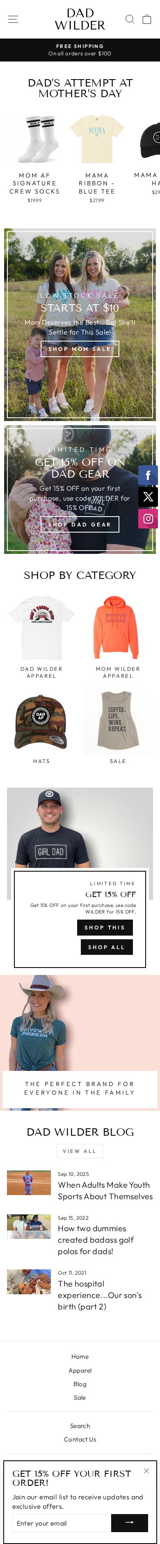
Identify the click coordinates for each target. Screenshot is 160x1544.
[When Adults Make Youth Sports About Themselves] (29, 1183)
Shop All (107, 947)
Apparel (80, 1370)
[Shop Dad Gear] (80, 489)
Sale (80, 1397)
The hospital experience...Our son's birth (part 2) (100, 1295)
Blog (80, 1384)
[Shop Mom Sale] (80, 324)
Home (80, 1356)
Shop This (105, 927)
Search (80, 1426)
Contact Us (80, 1439)
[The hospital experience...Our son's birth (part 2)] (29, 1281)
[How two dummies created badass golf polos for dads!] (29, 1226)
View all (80, 1151)
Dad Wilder (80, 19)
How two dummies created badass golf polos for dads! (96, 1239)
